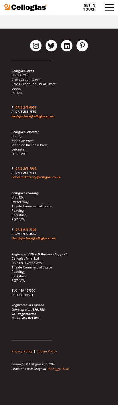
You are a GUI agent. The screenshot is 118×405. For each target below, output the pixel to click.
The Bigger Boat (58, 368)
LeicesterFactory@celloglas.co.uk (35, 177)
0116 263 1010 (25, 168)
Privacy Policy (22, 351)
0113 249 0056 (25, 107)
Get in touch (89, 7)
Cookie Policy (46, 351)
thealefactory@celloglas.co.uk (33, 238)
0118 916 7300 (25, 229)
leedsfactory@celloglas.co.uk (32, 116)
